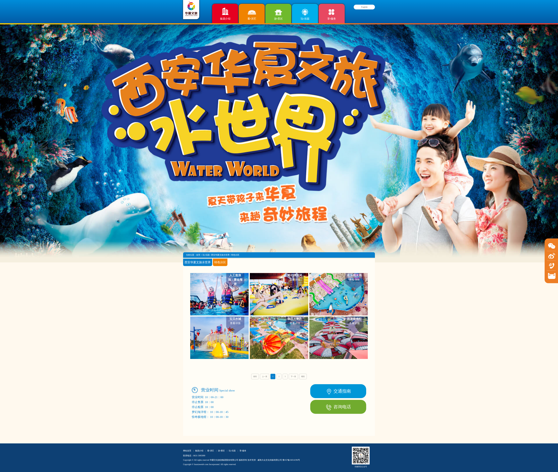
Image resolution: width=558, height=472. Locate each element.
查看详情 (235, 282)
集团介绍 (225, 18)
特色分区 (235, 255)
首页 (198, 255)
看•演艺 (251, 18)
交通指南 (341, 391)
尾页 (303, 376)
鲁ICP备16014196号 (291, 460)
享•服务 (331, 18)
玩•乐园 (305, 18)
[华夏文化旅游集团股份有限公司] (191, 8)
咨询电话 (341, 406)
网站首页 (187, 451)
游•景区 (278, 18)
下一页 (293, 376)
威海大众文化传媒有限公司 (269, 460)
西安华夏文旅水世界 (220, 255)
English (364, 7)
